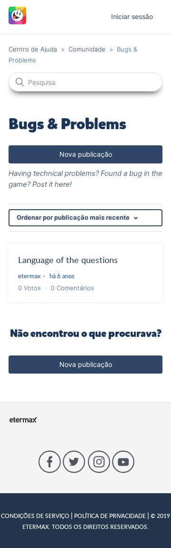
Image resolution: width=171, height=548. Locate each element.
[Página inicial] (17, 21)
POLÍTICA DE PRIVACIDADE (110, 515)
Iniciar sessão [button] (132, 16)
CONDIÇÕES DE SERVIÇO (36, 515)
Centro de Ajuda (33, 49)
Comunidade (86, 49)
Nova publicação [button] (85, 154)
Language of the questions (68, 259)
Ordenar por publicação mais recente (74, 217)
